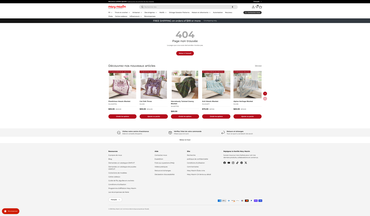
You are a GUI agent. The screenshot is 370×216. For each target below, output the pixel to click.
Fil (109, 12)
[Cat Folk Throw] (154, 85)
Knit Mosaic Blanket (210, 101)
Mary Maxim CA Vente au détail (199, 174)
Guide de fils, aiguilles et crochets (121, 181)
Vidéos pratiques (161, 167)
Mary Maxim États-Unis (196, 171)
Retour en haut (185, 140)
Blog (110, 159)
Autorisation (218, 12)
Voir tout (258, 66)
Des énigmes (150, 12)
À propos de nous (115, 155)
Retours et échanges (163, 171)
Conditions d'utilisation (117, 184)
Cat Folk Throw (146, 101)
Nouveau (228, 12)
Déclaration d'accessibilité (164, 174)
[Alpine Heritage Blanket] (247, 85)
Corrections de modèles (117, 173)
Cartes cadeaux (121, 16)
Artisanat (136, 12)
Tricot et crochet (121, 12)
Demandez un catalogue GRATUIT (121, 163)
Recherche (191, 155)
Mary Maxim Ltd (117, 209)
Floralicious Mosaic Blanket (119, 101)
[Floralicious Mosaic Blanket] (122, 85)
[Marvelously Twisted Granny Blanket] (185, 85)
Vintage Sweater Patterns (179, 12)
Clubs (110, 16)
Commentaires (193, 167)
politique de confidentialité (197, 159)
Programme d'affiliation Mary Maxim (122, 188)
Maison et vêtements (200, 12)
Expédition (159, 159)
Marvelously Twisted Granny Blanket (182, 102)
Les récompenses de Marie (118, 192)
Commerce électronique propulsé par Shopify (136, 209)
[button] (232, 7)
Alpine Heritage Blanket (243, 101)
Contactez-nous (161, 155)
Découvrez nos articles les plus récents (141, 1)
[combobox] (188, 7)
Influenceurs (135, 16)
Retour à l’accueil (185, 53)
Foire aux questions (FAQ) (164, 163)
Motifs (161, 12)
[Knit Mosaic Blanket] (216, 85)
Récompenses (149, 16)
